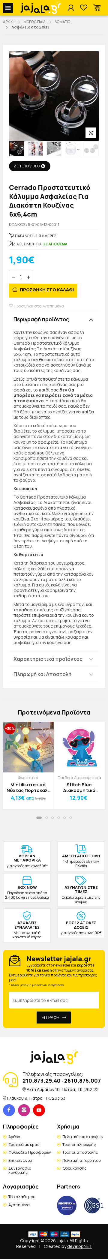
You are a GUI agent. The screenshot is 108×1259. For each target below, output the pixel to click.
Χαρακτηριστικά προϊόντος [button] (48, 658)
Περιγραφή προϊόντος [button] (41, 319)
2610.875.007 (82, 1080)
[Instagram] (24, 1110)
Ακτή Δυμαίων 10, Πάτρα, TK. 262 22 (63, 1089)
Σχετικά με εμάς (24, 1144)
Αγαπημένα (19, 1204)
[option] (17, 149)
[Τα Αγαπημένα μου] (83, 8)
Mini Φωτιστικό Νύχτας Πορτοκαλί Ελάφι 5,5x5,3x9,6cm (28, 787)
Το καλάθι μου (21, 1196)
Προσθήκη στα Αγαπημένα (38, 306)
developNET (79, 1246)
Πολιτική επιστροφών (83, 1136)
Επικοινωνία (20, 1160)
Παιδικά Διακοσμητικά (79, 777)
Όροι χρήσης (74, 1168)
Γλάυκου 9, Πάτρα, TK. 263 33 (36, 1098)
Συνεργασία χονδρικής (20, 1170)
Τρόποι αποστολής (80, 1152)
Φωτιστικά (28, 777)
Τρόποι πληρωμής (79, 1144)
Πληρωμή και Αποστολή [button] (42, 674)
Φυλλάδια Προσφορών (29, 1152)
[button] (96, 8)
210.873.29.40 (41, 1080)
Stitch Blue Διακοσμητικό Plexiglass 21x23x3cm (79, 787)
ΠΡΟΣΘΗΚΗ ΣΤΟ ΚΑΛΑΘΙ (46, 289)
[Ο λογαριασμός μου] (71, 8)
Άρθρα (14, 1136)
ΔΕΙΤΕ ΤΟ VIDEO (27, 166)
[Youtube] (39, 1110)
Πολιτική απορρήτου (81, 1160)
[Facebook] (9, 1110)
